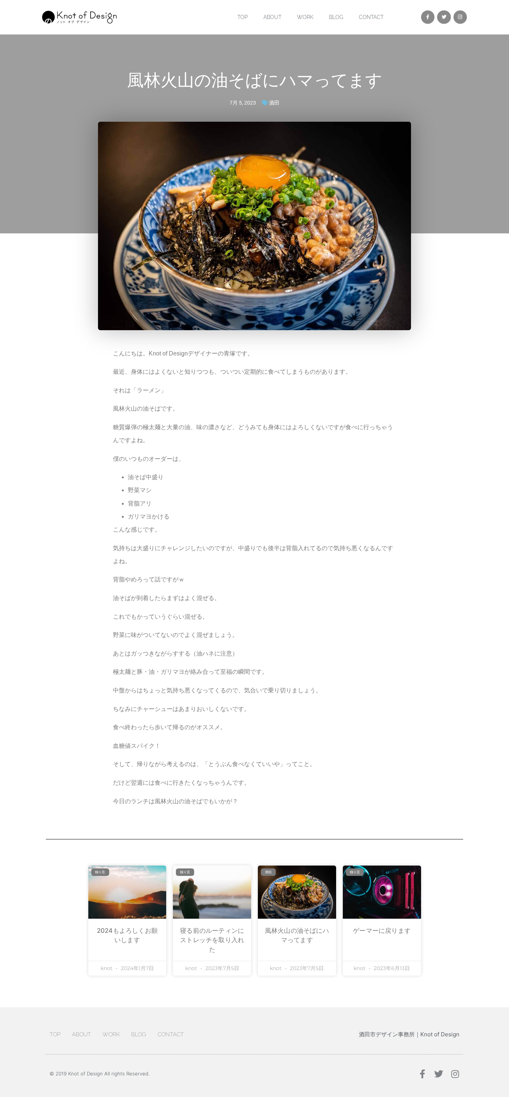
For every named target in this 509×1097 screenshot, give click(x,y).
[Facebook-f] (427, 17)
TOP (242, 17)
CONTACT (371, 17)
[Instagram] (460, 17)
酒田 (274, 103)
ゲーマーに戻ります (382, 930)
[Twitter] (443, 17)
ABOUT (272, 17)
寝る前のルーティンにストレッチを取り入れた (212, 940)
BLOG (336, 17)
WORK (305, 17)
